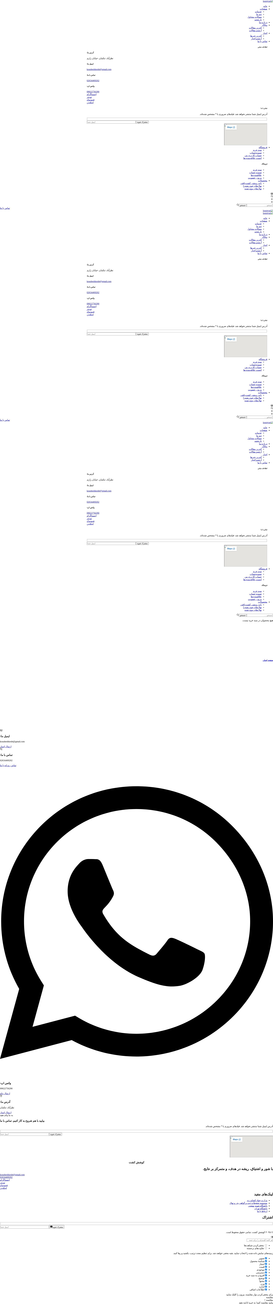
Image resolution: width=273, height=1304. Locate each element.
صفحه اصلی (268, 660)
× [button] (264, 1300)
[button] (177, 94)
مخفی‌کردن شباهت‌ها (254, 1245)
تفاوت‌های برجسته (255, 1248)
